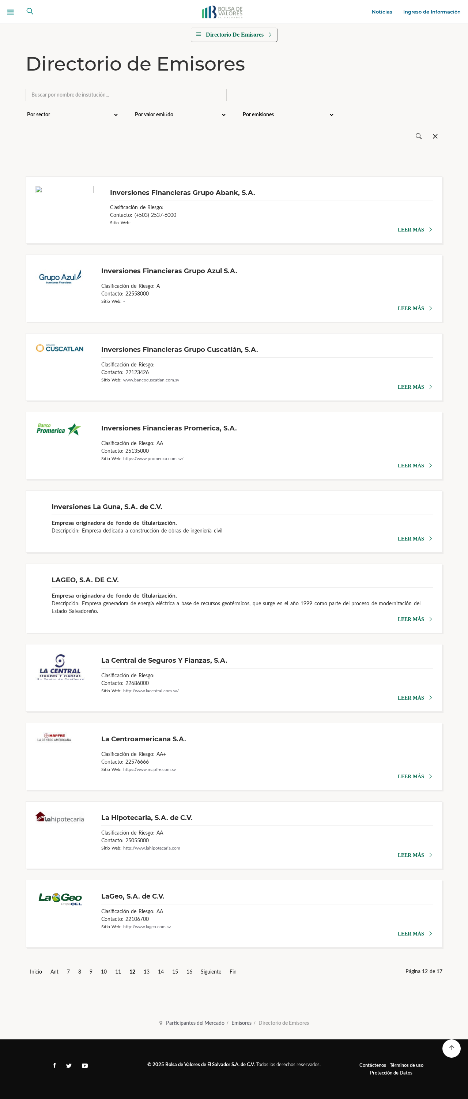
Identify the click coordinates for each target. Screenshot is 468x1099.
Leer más (411, 230)
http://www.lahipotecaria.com (151, 848)
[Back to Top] (451, 1048)
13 (147, 972)
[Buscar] (419, 136)
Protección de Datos (391, 1073)
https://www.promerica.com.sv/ (153, 458)
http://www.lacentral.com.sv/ (151, 691)
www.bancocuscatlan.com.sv (151, 380)
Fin (233, 972)
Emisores (241, 1023)
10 (104, 972)
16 (189, 972)
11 (118, 972)
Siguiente (211, 972)
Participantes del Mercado (195, 1023)
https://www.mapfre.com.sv (149, 769)
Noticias (382, 12)
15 (175, 972)
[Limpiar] (435, 136)
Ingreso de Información (432, 12)
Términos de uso (406, 1065)
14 (161, 972)
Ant (54, 972)
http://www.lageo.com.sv (147, 927)
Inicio (36, 972)
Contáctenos (372, 1065)
